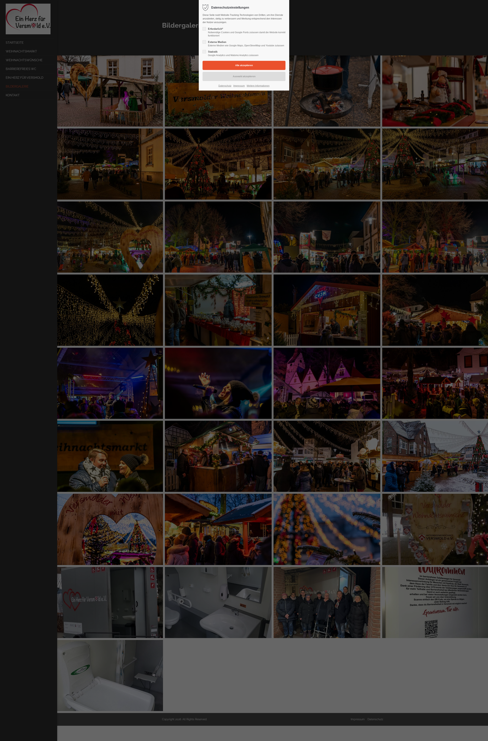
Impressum (239, 85)
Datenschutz (224, 85)
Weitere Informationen (258, 85)
